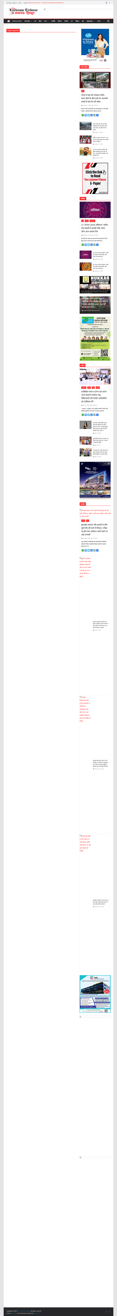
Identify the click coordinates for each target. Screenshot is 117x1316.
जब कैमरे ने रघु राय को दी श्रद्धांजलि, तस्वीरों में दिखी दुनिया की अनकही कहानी (94, 304)
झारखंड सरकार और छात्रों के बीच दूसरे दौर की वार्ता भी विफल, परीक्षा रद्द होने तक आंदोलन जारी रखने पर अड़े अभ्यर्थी (94, 529)
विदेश (40, 21)
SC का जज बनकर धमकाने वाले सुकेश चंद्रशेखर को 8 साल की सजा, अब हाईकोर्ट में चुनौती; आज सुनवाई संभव (100, 152)
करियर (89, 387)
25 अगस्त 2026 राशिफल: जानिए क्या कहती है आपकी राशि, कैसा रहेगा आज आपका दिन (100, 266)
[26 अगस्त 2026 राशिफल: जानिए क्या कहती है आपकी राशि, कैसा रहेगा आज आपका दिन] (85, 256)
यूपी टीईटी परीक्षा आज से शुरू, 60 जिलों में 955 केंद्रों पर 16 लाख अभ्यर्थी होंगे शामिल (100, 440)
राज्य (45, 21)
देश (35, 21)
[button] (31, 21)
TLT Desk (95, 105)
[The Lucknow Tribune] (8, 21)
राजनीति (53, 21)
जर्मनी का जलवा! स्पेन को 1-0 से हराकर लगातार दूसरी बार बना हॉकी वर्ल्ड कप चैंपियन (100, 139)
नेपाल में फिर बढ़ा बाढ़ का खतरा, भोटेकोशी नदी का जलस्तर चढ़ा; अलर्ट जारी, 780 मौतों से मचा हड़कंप (100, 127)
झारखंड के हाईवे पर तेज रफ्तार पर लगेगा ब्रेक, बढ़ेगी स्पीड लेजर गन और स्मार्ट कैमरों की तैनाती (101, 902)
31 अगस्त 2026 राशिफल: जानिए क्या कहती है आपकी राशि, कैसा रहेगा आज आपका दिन (94, 228)
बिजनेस (59, 21)
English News (17, 21)
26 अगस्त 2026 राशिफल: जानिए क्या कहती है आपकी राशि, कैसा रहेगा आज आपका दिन (100, 254)
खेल (83, 21)
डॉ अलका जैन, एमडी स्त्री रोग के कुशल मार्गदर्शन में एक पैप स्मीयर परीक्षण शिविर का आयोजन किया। (100, 452)
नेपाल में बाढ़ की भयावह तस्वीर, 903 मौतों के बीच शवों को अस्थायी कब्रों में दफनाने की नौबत (94, 98)
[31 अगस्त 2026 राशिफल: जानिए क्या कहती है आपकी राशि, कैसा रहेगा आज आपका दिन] (95, 210)
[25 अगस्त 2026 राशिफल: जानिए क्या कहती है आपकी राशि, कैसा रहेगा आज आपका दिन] (85, 267)
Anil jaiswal (94, 405)
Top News (85, 297)
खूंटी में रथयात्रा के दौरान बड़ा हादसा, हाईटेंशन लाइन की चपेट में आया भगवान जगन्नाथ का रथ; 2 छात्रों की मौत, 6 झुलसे (100, 624)
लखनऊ (101, 297)
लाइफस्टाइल (90, 21)
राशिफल (77, 21)
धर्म (71, 21)
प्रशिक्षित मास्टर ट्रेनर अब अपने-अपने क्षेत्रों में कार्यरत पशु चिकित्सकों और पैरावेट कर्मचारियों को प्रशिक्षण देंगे (94, 396)
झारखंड (83, 520)
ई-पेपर (98, 21)
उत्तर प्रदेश (27, 21)
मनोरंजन (66, 21)
